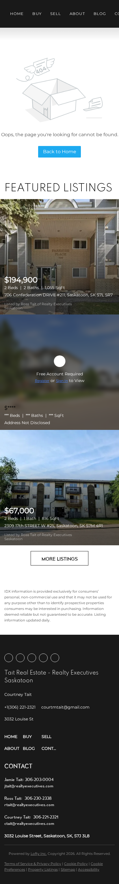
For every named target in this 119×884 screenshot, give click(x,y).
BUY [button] (36, 13)
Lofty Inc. (39, 853)
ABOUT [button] (77, 13)
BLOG (100, 13)
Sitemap (68, 869)
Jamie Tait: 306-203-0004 (29, 779)
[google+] (55, 657)
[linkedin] (20, 657)
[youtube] (43, 657)
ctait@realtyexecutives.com (29, 823)
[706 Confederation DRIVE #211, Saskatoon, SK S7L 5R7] (59, 256)
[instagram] (31, 657)
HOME (17, 13)
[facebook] (8, 657)
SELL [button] (55, 13)
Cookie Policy (76, 863)
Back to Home (59, 151)
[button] (13, 737)
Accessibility (88, 869)
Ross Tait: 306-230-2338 (28, 798)
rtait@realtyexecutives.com (29, 804)
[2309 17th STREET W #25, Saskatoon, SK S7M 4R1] (59, 487)
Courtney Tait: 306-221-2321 (31, 816)
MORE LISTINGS (60, 558)
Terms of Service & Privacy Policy (32, 863)
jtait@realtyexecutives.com (28, 785)
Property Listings (43, 869)
